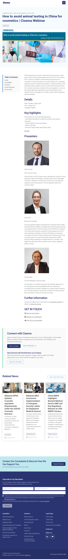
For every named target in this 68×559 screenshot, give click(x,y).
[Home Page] (6, 2)
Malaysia (7, 390)
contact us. (28, 555)
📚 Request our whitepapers (33, 317)
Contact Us (49, 529)
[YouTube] (52, 536)
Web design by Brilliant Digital (58, 554)
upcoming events (36, 304)
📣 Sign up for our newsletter (33, 320)
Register (27, 131)
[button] (64, 2)
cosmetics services (56, 302)
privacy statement (44, 501)
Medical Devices (31, 434)
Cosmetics (5, 25)
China (49, 390)
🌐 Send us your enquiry (31, 313)
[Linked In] (47, 536)
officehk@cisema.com (9, 499)
